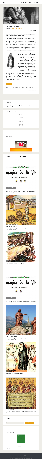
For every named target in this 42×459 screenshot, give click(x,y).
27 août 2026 (21, 122)
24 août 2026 (21, 117)
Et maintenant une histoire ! (30, 2)
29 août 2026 (21, 125)
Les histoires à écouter (21, 149)
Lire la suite (9, 84)
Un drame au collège (21, 15)
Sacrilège (17, 87)
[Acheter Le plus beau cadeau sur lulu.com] (21, 439)
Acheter (19, 446)
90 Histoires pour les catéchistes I (17, 28)
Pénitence (30, 87)
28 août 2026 (21, 124)
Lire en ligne (9, 448)
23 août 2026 (21, 114)
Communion (10, 87)
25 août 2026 (21, 119)
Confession (24, 87)
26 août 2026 (21, 121)
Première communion (13, 88)
